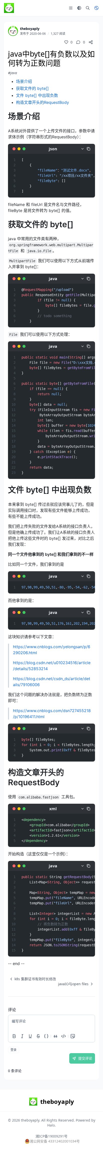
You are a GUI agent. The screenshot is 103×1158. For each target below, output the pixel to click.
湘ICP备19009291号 (52, 1136)
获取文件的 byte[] (32, 88)
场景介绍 (24, 81)
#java (12, 72)
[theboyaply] (13, 31)
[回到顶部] (92, 1147)
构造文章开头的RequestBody (42, 102)
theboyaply (30, 28)
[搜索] (88, 8)
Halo (51, 1125)
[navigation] (32, 978)
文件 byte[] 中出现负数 (37, 95)
